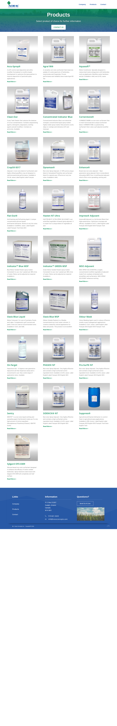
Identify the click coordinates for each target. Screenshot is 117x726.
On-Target (12, 365)
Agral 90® (48, 66)
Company (82, 4)
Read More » (11, 82)
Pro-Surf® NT (86, 365)
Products (93, 4)
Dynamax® (49, 167)
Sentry (10, 413)
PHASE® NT (49, 365)
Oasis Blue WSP (51, 316)
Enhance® (84, 167)
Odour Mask (85, 316)
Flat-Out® (12, 215)
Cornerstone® (86, 116)
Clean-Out (12, 116)
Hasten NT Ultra (51, 215)
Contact (103, 4)
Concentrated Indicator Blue (57, 116)
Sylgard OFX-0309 (16, 463)
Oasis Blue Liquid (16, 316)
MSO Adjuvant (86, 266)
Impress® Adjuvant (89, 215)
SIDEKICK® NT (50, 413)
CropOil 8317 (13, 167)
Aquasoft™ (84, 66)
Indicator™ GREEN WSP (55, 266)
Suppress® (84, 413)
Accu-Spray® (13, 66)
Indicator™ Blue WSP (18, 266)
